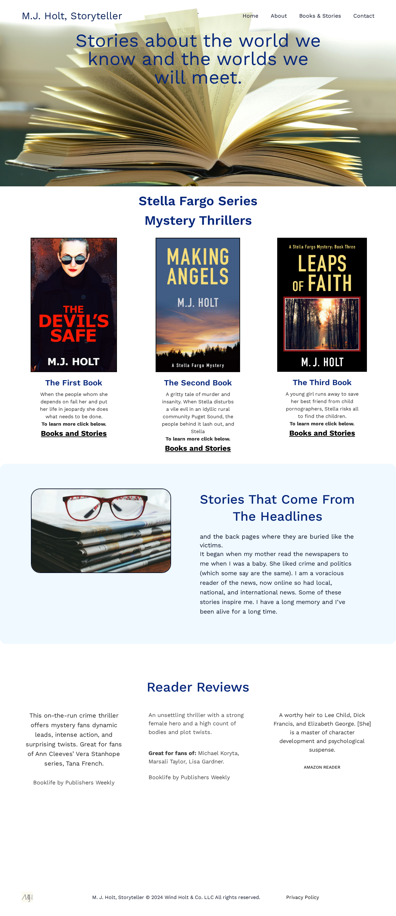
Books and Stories (74, 433)
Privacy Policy (302, 897)
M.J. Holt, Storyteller (72, 16)
